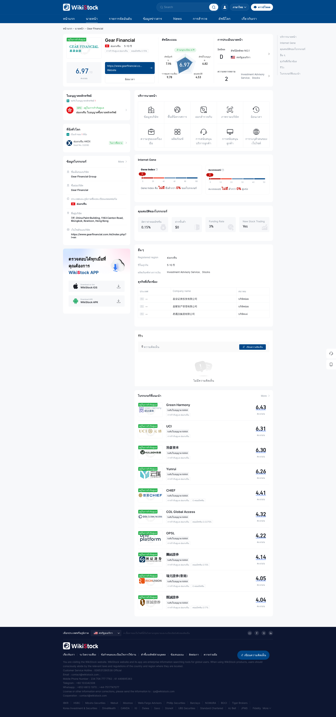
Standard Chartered (211, 708)
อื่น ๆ (282, 55)
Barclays (195, 702)
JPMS (244, 708)
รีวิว (282, 67)
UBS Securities (186, 708)
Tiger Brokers (239, 702)
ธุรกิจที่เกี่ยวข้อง (288, 61)
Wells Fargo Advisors (150, 702)
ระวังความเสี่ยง (88, 654)
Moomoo (128, 702)
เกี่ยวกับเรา (249, 19)
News (177, 19)
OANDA (125, 708)
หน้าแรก (69, 19)
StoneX (169, 708)
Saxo (157, 708)
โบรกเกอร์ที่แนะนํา (290, 73)
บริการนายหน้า (288, 36)
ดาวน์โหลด (264, 7)
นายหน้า (92, 19)
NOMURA (210, 702)
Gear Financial (95, 28)
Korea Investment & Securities (80, 708)
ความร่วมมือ (210, 654)
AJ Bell (232, 708)
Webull (114, 702)
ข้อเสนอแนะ (177, 654)
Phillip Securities (176, 702)
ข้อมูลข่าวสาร (152, 19)
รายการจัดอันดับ (120, 19)
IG (136, 708)
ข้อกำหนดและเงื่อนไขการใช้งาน (118, 654)
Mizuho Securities (95, 702)
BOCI (224, 702)
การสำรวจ (200, 19)
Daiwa (145, 708)
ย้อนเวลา (130, 79)
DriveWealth (109, 708)
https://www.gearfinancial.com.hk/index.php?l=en (98, 236)
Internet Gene (288, 42)
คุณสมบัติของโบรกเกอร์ (292, 49)
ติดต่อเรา (194, 654)
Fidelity (257, 708)
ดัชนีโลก (224, 19)
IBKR (65, 702)
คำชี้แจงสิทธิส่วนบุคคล (153, 654)
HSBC (77, 702)
